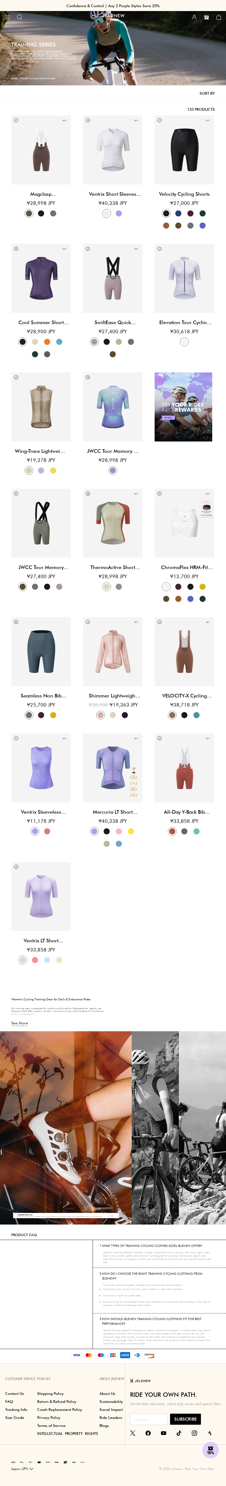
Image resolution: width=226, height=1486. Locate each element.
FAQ (9, 1401)
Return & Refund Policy (56, 1401)
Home (14, 78)
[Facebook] (148, 1432)
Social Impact (111, 1409)
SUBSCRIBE (185, 1419)
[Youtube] (163, 1432)
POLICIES (43, 1379)
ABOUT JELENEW (111, 1379)
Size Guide (14, 1417)
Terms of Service (51, 1425)
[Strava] (209, 1432)
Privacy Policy (48, 1417)
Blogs (104, 1425)
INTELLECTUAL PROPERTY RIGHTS (67, 1433)
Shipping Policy (50, 1393)
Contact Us (14, 1393)
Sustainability (111, 1401)
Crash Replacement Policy (59, 1409)
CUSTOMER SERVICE (20, 1379)
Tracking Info (16, 1409)
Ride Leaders (110, 1417)
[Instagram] (194, 1432)
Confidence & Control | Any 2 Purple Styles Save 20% (113, 6)
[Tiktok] (179, 1432)
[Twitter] (132, 1432)
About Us (107, 1393)
